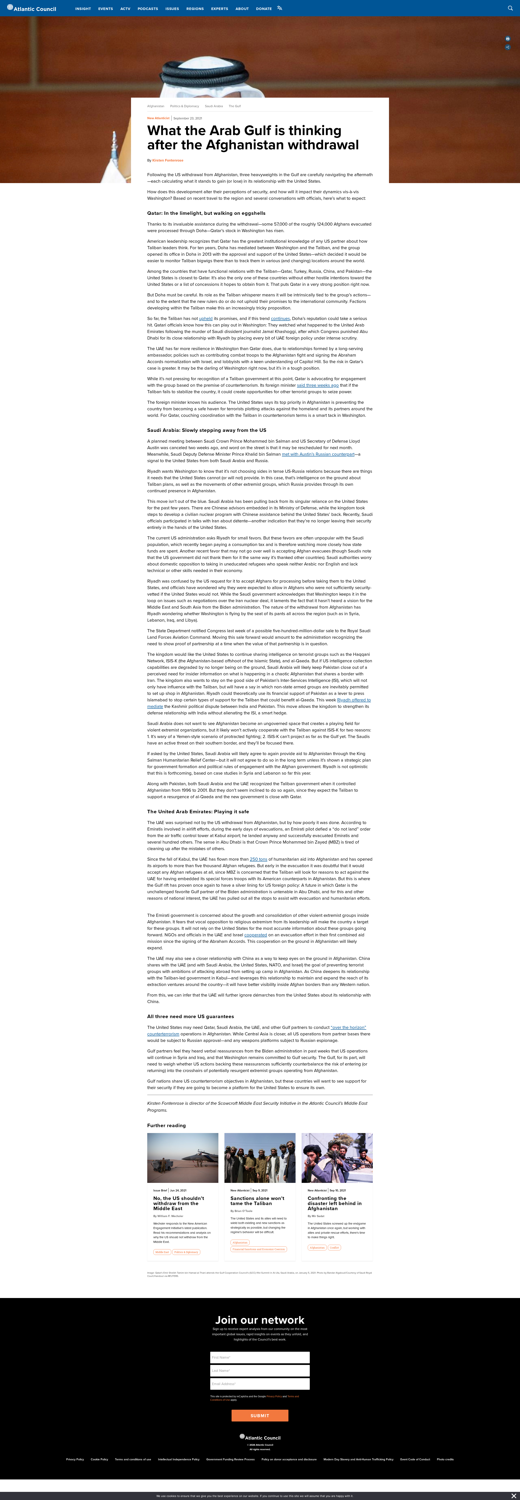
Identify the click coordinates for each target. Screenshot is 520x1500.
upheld (206, 318)
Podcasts (148, 8)
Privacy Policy (274, 1396)
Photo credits (445, 1459)
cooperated (255, 934)
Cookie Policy (99, 1459)
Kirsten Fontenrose (167, 160)
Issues (172, 8)
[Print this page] (508, 39)
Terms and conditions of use (133, 1459)
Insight (83, 8)
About (242, 8)
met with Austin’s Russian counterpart (318, 454)
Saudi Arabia (214, 106)
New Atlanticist (158, 118)
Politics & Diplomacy (184, 106)
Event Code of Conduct (415, 1459)
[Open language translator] (279, 8)
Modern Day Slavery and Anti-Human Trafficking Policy (358, 1459)
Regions (195, 8)
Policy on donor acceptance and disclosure (289, 1459)
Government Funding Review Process (230, 1459)
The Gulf (235, 106)
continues (280, 318)
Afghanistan (155, 106)
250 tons (258, 859)
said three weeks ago (318, 385)
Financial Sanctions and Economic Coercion (259, 1249)
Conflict (334, 1247)
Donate (264, 8)
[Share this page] (508, 47)
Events (105, 8)
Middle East (162, 1252)
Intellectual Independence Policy (178, 1459)
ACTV (125, 8)
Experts (219, 8)
